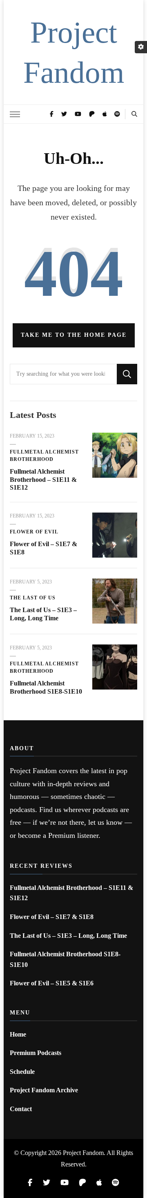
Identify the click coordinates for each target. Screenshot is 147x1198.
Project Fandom (83, 1152)
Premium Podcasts (35, 1052)
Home (18, 1034)
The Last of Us (33, 598)
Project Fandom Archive (44, 1090)
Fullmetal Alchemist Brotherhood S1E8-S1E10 (65, 959)
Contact (21, 1108)
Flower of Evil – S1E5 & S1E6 (52, 983)
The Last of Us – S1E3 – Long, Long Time (68, 935)
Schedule (22, 1071)
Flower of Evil (34, 532)
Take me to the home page (74, 335)
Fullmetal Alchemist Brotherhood (44, 455)
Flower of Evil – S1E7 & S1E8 (52, 916)
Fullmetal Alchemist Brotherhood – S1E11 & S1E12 (43, 479)
